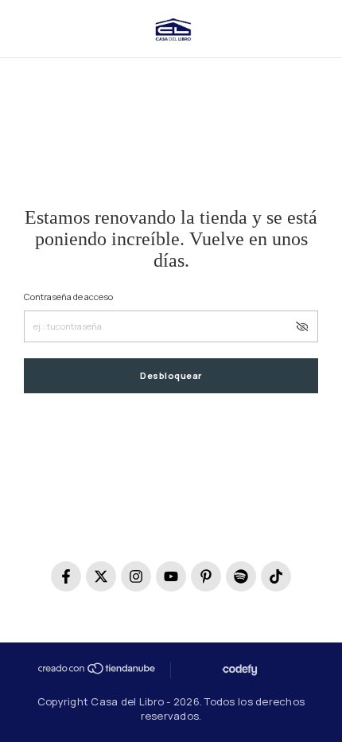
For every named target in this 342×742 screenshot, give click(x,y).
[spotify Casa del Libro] (241, 576)
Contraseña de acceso (68, 297)
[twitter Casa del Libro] (101, 576)
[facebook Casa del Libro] (66, 576)
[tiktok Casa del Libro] (276, 576)
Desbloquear (171, 375)
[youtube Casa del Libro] (171, 576)
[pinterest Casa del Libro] (206, 576)
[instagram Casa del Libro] (136, 576)
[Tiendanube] (95, 668)
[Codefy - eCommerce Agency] (238, 670)
